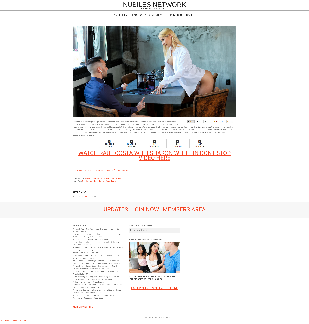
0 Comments (125, 170)
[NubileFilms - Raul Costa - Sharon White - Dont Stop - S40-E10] (154, 27)
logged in (87, 196)
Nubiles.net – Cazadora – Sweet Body (88, 298)
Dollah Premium (152, 317)
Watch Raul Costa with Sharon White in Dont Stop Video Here (154, 155)
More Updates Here (83, 307)
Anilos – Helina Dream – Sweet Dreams (88, 282)
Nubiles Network (154, 4)
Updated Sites (10, 321)
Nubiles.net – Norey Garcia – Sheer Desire (99, 181)
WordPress (168, 317)
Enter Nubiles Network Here (154, 288)
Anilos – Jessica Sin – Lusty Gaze (86, 253)
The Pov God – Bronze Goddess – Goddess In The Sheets (95, 295)
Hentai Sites (21, 321)
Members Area (184, 209)
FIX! (2, 321)
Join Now (145, 209)
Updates (116, 209)
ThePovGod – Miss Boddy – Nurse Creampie (90, 239)
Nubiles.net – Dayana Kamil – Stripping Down (103, 178)
